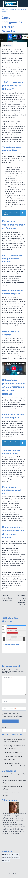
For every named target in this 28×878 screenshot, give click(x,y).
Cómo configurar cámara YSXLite (7, 598)
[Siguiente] (24, 639)
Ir (24, 730)
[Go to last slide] (4, 639)
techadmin (5, 774)
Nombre (6, 701)
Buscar (4, 727)
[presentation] (14, 633)
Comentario (7, 678)
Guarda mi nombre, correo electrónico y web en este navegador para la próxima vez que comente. (15, 715)
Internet (4, 14)
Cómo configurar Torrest (12, 644)
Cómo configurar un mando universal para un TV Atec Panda (20, 601)
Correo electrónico (9, 709)
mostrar (10, 45)
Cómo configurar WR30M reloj (13, 752)
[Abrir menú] (23, 3)
